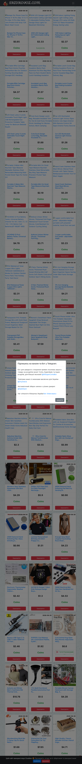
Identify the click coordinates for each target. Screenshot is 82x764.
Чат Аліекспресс (49, 394)
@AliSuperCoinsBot (49, 374)
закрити (60, 400)
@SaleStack (22, 389)
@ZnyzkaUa (22, 382)
